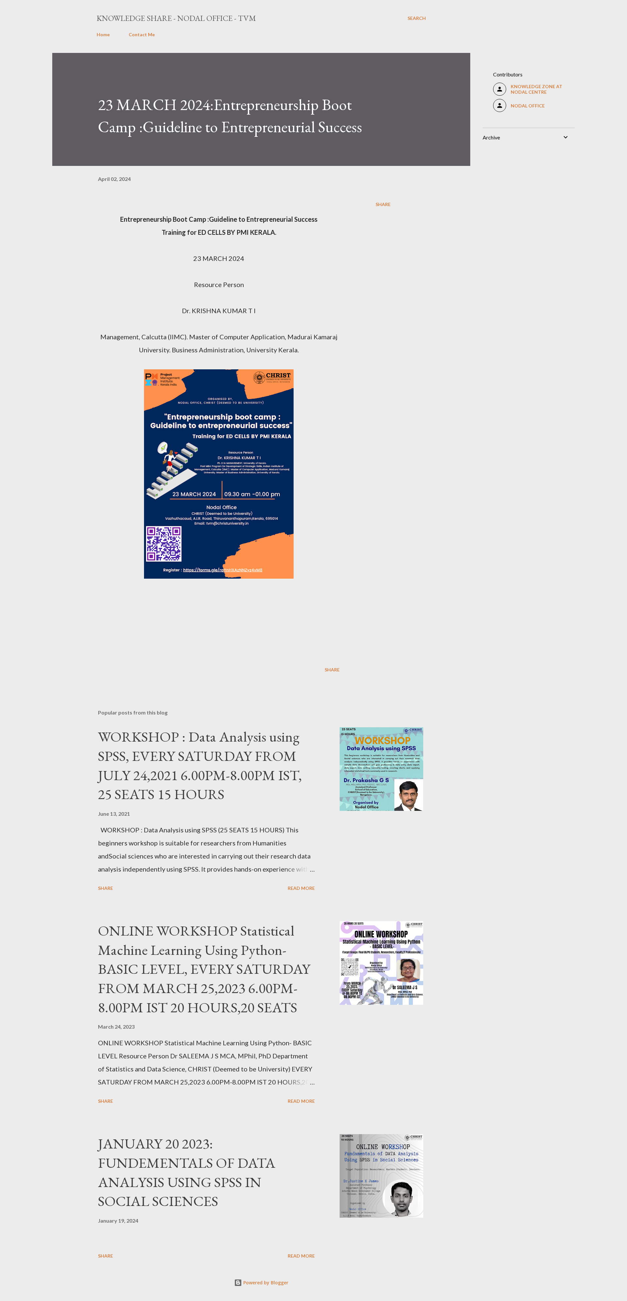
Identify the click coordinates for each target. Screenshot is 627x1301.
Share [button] (383, 204)
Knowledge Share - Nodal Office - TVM (176, 18)
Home (103, 34)
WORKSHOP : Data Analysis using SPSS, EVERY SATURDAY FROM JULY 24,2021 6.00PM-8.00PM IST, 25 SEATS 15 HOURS (200, 765)
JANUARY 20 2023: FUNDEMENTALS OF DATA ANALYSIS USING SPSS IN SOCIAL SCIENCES (186, 1172)
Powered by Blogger (265, 1282)
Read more (301, 888)
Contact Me (142, 34)
